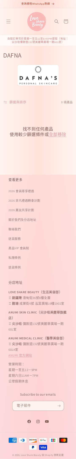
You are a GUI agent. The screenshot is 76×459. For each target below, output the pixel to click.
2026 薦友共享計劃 (21, 210)
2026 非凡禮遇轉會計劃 (24, 200)
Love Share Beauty (31, 455)
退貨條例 (14, 267)
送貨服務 (14, 239)
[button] (8, 21)
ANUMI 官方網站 (20, 355)
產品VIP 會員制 (18, 248)
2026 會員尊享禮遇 (21, 191)
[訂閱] (59, 406)
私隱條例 (14, 258)
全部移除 (57, 134)
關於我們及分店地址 (22, 220)
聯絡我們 (14, 229)
